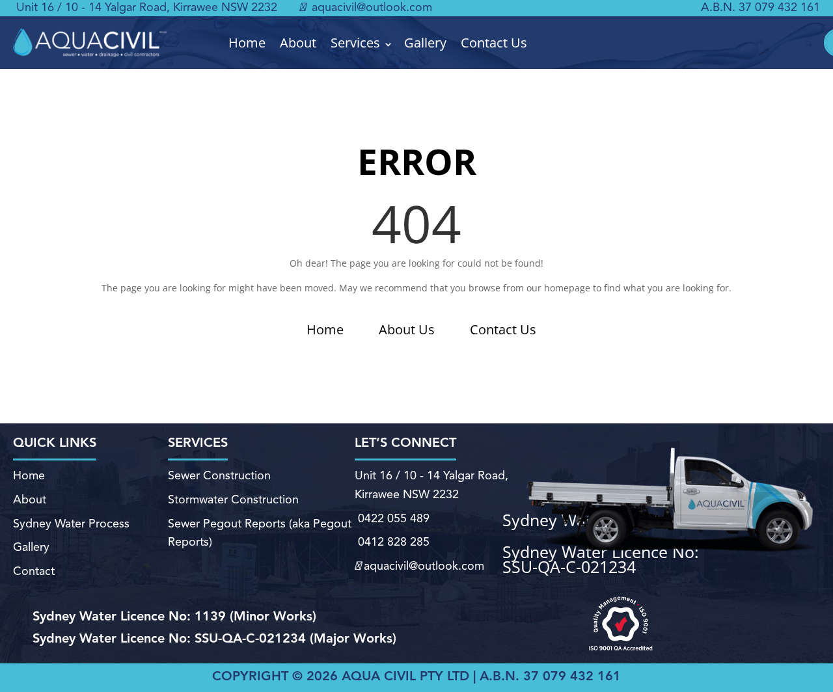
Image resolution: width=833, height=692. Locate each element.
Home (247, 42)
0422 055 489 (394, 519)
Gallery (425, 42)
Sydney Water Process (71, 524)
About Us (407, 329)
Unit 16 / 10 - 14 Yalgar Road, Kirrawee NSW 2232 (146, 8)
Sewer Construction (219, 476)
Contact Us (494, 42)
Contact (34, 572)
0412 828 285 (394, 542)
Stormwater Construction (233, 500)
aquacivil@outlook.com (370, 8)
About (298, 42)
